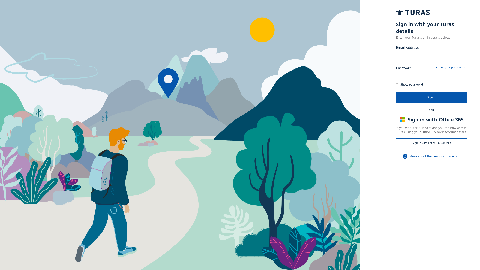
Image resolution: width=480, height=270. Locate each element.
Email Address (407, 47)
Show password (411, 84)
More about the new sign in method (434, 156)
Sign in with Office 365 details (431, 143)
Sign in (431, 97)
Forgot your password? (450, 67)
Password (403, 68)
